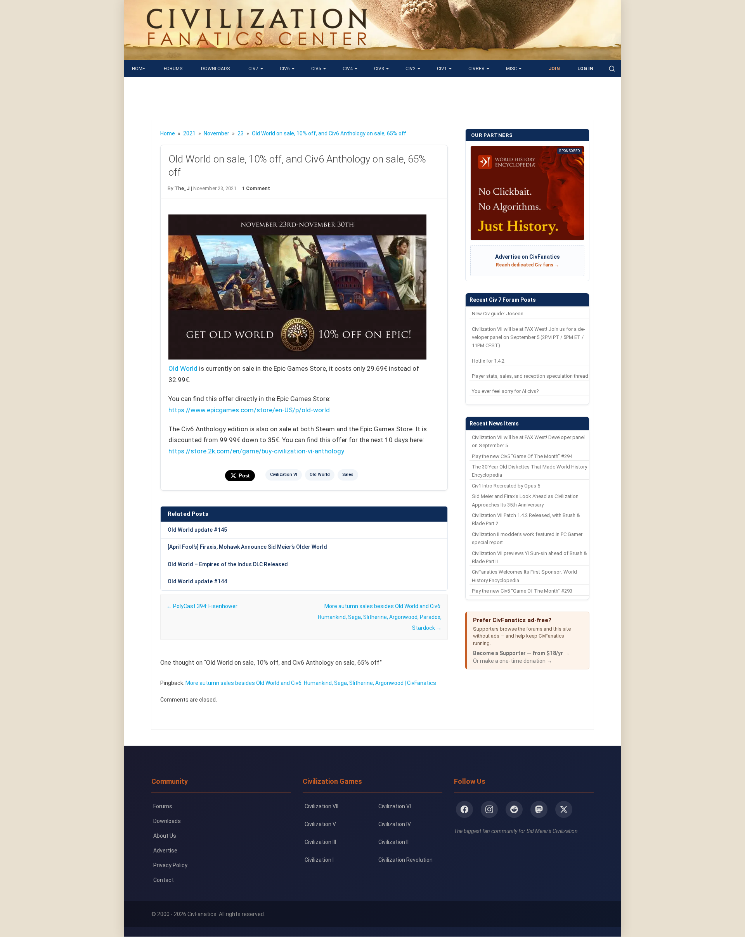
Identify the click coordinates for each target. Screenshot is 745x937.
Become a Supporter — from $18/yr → (521, 653)
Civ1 (442, 68)
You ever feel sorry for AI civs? (505, 391)
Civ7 (253, 68)
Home (138, 68)
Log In (585, 68)
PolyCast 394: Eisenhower (201, 606)
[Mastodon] (538, 809)
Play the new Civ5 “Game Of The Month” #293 (522, 591)
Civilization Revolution (405, 860)
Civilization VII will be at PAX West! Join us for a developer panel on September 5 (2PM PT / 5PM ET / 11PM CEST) (528, 337)
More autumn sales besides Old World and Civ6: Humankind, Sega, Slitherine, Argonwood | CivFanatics (310, 683)
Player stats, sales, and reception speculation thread (530, 376)
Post (244, 476)
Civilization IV (394, 824)
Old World (183, 368)
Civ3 (379, 68)
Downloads (215, 68)
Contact (163, 880)
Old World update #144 (197, 581)
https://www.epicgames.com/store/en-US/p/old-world (249, 410)
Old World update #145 (197, 530)
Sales (347, 474)
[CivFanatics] (256, 54)
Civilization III (320, 842)
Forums (173, 68)
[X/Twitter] (563, 809)
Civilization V (320, 824)
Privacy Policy (170, 865)
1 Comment (256, 188)
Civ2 (410, 68)
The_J (182, 188)
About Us (164, 836)
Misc (511, 68)
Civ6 (285, 68)
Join (554, 68)
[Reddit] (514, 809)
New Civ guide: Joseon (497, 313)
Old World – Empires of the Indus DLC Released (228, 564)
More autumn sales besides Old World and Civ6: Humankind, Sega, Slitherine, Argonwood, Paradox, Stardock (380, 617)
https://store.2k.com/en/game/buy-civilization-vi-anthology (256, 451)
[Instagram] (489, 809)
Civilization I (319, 860)
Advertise (165, 850)
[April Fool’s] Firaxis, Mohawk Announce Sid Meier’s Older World (247, 547)
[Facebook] (464, 809)
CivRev (476, 68)
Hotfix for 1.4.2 (488, 361)
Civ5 (316, 68)
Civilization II (393, 842)
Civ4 (348, 68)
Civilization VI (283, 474)
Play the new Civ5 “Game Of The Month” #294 (522, 456)
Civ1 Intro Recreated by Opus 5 (506, 486)
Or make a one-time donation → (512, 661)
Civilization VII (321, 806)
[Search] (612, 68)
